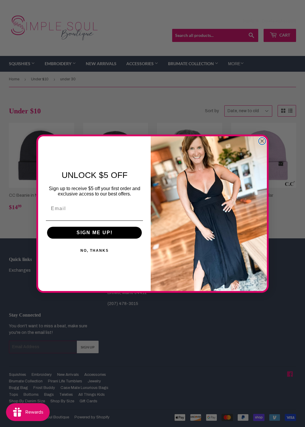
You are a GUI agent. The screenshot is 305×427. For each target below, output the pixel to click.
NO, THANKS (94, 250)
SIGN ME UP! (95, 232)
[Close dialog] (262, 141)
